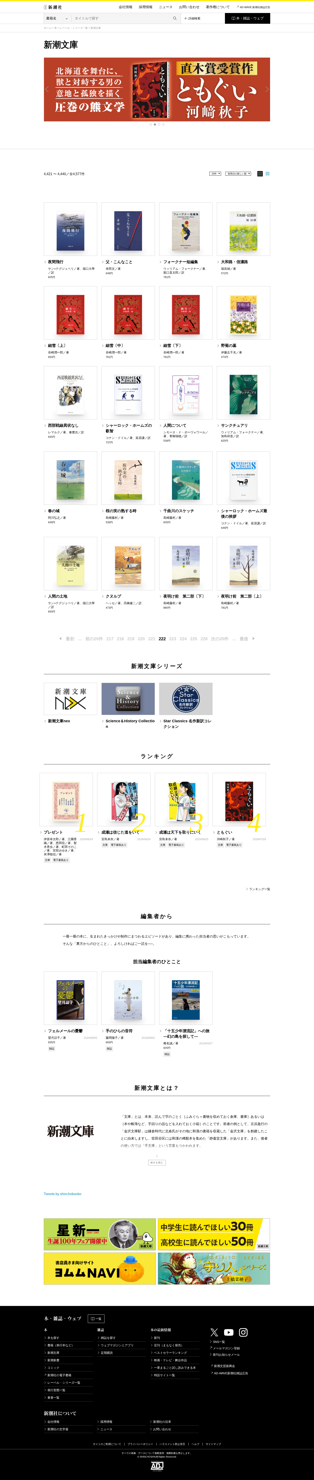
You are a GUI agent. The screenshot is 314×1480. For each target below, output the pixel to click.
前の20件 (94, 638)
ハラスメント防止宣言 (172, 1444)
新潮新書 (53, 1360)
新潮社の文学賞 (57, 1429)
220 (141, 638)
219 (130, 638)
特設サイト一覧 (164, 1375)
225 (193, 638)
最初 (70, 638)
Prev (47, 89)
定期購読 (107, 1352)
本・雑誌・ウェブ (250, 18)
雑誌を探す (108, 1337)
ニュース (166, 7)
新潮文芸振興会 (224, 1366)
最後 (244, 638)
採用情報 (146, 7)
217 (109, 638)
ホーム (47, 27)
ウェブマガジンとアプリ (117, 1345)
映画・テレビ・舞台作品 (170, 1360)
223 (172, 638)
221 (151, 638)
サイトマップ (213, 1444)
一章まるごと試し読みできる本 (175, 1367)
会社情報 (125, 7)
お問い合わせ (189, 7)
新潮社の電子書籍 (59, 1375)
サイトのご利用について (107, 1444)
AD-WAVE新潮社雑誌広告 (231, 1373)
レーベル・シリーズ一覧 (74, 27)
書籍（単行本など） (60, 1345)
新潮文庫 (53, 1352)
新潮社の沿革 (162, 1421)
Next (267, 89)
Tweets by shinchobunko (62, 1194)
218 (120, 638)
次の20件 (220, 638)
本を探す (53, 1337)
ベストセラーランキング (170, 1352)
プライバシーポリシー (140, 1444)
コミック (53, 1367)
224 (183, 638)
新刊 (157, 1337)
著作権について (218, 7)
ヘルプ (195, 1444)
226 (204, 638)
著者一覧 (53, 1397)
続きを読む (157, 1162)
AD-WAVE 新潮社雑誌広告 (255, 7)
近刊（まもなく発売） (169, 1345)
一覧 (98, 1318)
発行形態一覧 (56, 1390)
